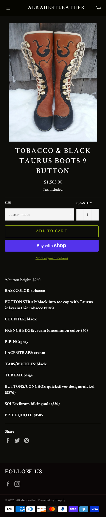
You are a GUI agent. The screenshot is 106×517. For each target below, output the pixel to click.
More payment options (51, 258)
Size (8, 203)
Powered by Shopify (51, 500)
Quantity (84, 203)
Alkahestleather (53, 7)
